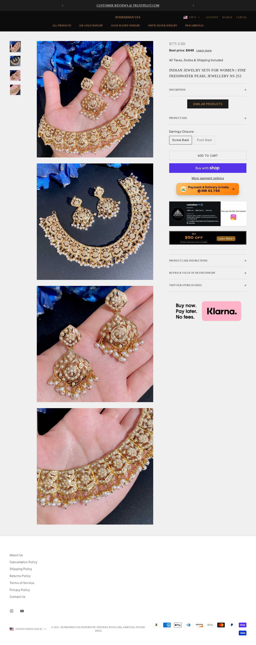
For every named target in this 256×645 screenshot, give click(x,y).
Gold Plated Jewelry (125, 25)
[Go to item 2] (15, 61)
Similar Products (208, 104)
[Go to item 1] (15, 46)
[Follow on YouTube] (22, 611)
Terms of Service (22, 583)
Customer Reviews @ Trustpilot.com (128, 5)
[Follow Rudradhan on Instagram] (207, 213)
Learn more (204, 50)
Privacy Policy (20, 590)
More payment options (208, 178)
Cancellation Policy (23, 562)
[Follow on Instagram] (12, 611)
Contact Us (18, 597)
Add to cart (208, 155)
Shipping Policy (21, 569)
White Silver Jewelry (162, 25)
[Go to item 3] (15, 75)
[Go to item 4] (15, 89)
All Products (61, 25)
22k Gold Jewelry (91, 25)
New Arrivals (194, 25)
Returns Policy (20, 576)
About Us (16, 555)
